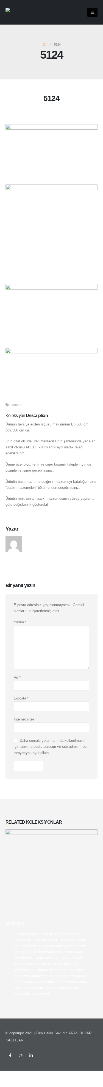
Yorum (20, 622)
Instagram (20, 1055)
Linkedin (31, 1055)
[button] (92, 12)
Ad (17, 677)
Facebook (10, 1055)
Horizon (17, 405)
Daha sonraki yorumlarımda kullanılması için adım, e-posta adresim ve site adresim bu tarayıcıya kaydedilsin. (50, 746)
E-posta (21, 698)
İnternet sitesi (24, 719)
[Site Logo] (16, 12)
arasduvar (34, 539)
